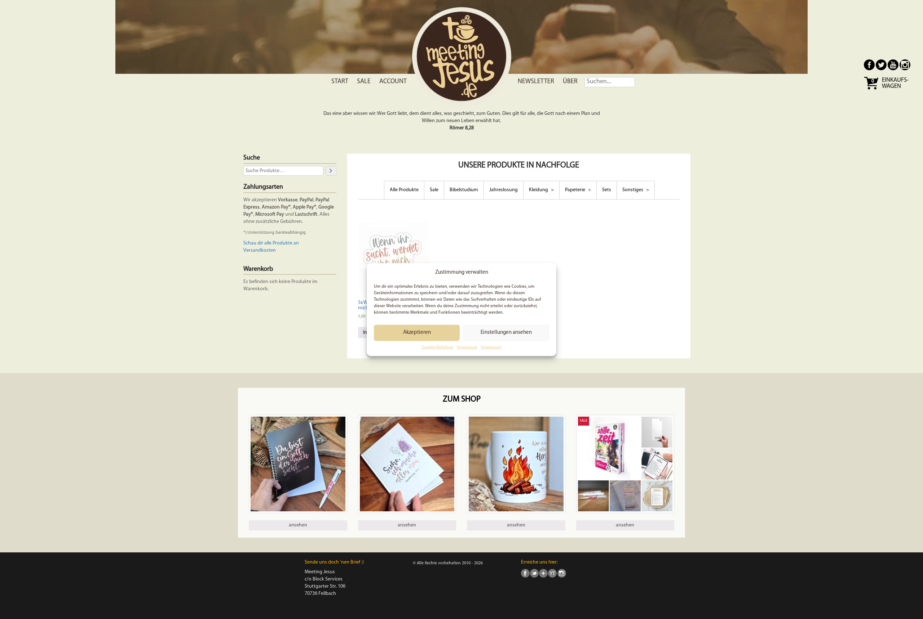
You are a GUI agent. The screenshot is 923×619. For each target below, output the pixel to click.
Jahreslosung (503, 190)
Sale (364, 82)
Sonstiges (633, 190)
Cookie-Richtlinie (437, 347)
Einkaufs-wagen (895, 83)
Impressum (467, 347)
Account (393, 82)
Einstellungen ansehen (506, 332)
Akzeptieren (417, 332)
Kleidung (539, 190)
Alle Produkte (404, 190)
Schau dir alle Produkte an (271, 243)
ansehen (298, 525)
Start (339, 82)
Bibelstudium (464, 190)
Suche (251, 158)
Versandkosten (259, 250)
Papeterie (575, 190)
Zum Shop (462, 399)
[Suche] (331, 171)
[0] (872, 88)
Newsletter (536, 82)
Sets (606, 190)
